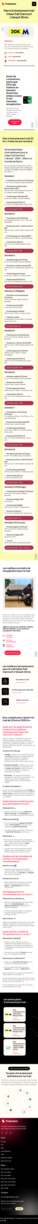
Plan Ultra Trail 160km (8, 1185)
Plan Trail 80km (6, 1175)
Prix (2, 1144)
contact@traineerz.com (10, 1197)
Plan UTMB (4, 1188)
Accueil (3, 1141)
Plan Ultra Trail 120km (8, 1182)
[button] (34, 4)
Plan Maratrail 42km (7, 1169)
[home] (9, 4)
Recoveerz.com (6, 1161)
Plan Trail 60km (6, 1172)
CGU (2, 1154)
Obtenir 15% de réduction (12, 653)
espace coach (30, 980)
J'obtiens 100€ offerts (15, 122)
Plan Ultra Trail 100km (8, 1178)
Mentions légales (6, 1157)
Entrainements (5, 1151)
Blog (2, 1148)
